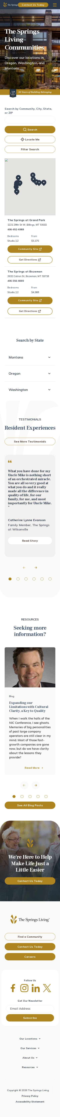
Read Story (30, 540)
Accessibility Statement (30, 1101)
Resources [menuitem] (28, 1067)
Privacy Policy (30, 1095)
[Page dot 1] (10, 579)
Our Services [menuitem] (28, 1048)
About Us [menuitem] (28, 1057)
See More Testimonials (30, 441)
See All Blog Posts (30, 805)
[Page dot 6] (50, 579)
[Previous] (24, 568)
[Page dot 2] (18, 579)
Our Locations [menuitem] (28, 1038)
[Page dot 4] (34, 579)
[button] (44, 182)
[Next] (36, 568)
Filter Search (30, 149)
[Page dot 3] (26, 579)
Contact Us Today (33, 4)
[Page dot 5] (42, 579)
